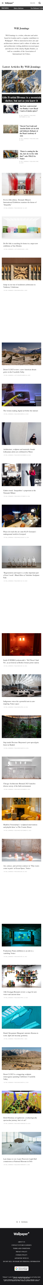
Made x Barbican (18, 8)
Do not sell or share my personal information (21, 1261)
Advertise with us (21, 1258)
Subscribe (32, 3)
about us (21, 1242)
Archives (24, 1222)
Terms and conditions (21, 1248)
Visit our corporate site (24, 1278)
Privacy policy (21, 1252)
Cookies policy (21, 1255)
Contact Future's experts (22, 1245)
